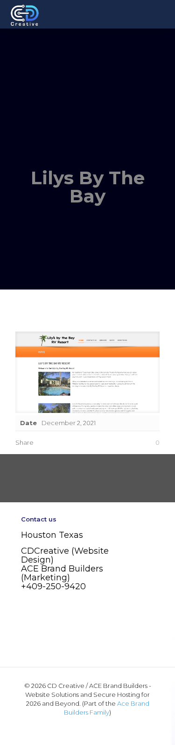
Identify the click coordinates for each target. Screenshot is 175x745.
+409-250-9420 (53, 586)
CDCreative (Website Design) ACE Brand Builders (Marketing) (65, 564)
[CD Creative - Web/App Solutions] (24, 14)
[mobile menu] (162, 14)
